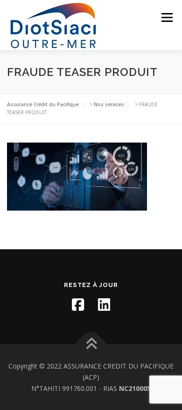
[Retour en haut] (91, 344)
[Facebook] (78, 305)
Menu (166, 17)
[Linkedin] (104, 305)
